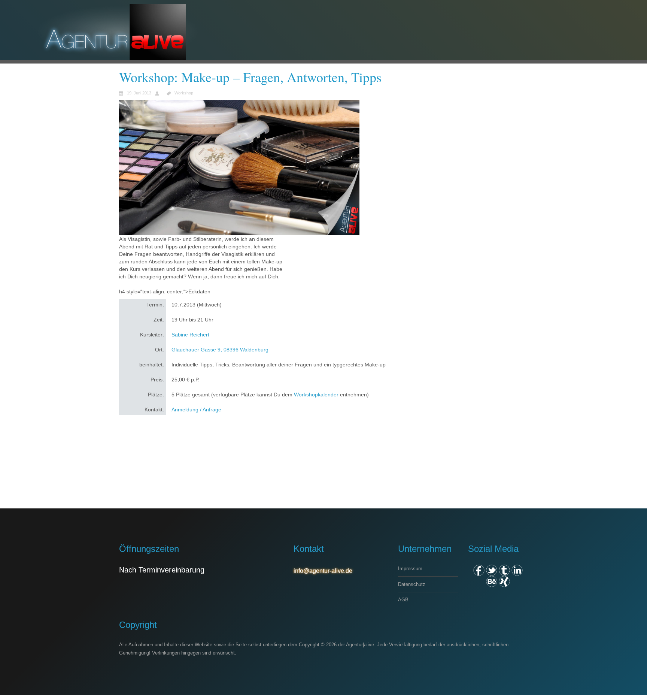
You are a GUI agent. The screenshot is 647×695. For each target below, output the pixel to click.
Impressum (410, 568)
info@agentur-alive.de (323, 571)
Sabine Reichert (190, 335)
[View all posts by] (159, 93)
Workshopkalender (316, 395)
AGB (403, 599)
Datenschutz (411, 584)
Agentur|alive (360, 644)
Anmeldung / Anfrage (196, 410)
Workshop (183, 93)
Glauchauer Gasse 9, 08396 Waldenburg (219, 350)
